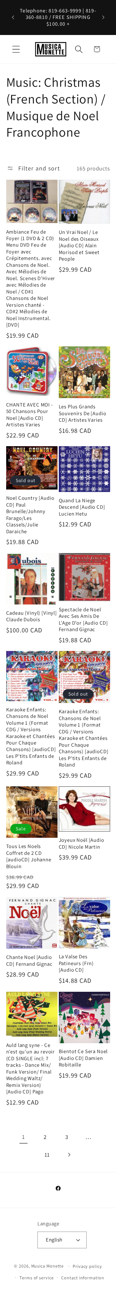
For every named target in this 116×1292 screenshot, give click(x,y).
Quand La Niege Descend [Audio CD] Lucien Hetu (82, 507)
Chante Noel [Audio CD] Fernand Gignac (29, 960)
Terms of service (36, 1278)
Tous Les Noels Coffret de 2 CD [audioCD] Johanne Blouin (28, 856)
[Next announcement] (103, 17)
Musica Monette (47, 1266)
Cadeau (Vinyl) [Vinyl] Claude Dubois (31, 616)
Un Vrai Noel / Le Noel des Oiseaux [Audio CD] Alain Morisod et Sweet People (79, 245)
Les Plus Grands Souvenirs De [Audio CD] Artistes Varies (82, 413)
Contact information (82, 1278)
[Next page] (69, 1155)
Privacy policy (87, 1266)
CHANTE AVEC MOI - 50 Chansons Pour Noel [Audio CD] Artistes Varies (29, 415)
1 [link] (23, 1137)
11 (47, 1154)
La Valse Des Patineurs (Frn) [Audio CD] (76, 963)
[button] (16, 49)
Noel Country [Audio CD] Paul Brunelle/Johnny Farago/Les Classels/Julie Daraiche (30, 514)
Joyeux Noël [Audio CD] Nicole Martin (81, 843)
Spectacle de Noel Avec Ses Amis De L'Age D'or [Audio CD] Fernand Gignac (83, 619)
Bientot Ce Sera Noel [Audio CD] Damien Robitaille (83, 1058)
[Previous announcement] (13, 17)
